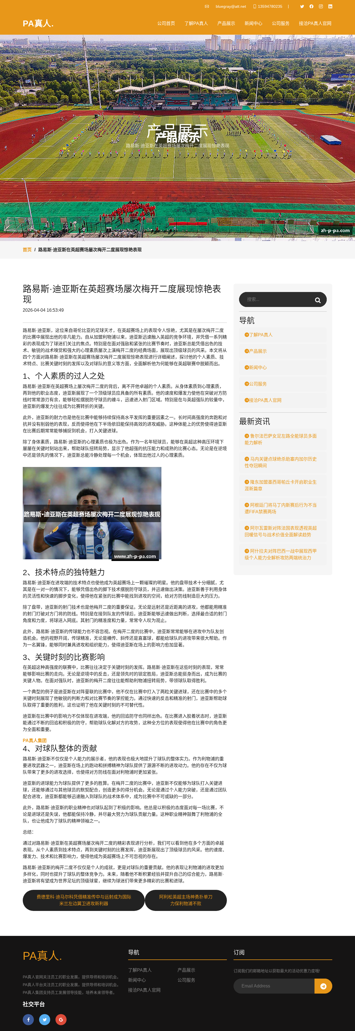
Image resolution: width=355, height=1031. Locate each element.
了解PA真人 (196, 23)
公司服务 (281, 23)
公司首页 (166, 23)
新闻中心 (253, 23)
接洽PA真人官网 (315, 23)
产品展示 (226, 23)
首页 (27, 249)
